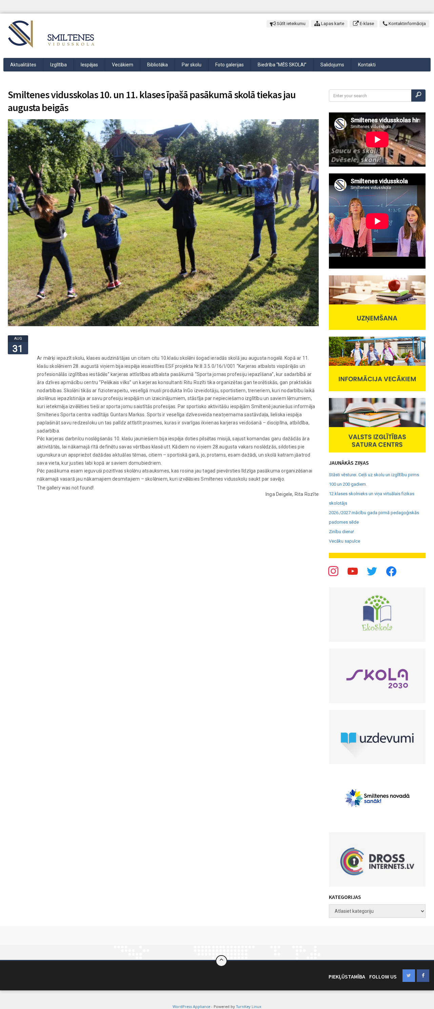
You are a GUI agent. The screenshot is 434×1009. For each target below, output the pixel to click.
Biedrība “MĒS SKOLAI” (282, 64)
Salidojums (332, 64)
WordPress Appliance (191, 1006)
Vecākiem (122, 64)
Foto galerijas (229, 64)
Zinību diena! (341, 531)
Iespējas (89, 64)
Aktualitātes (23, 64)
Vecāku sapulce (344, 541)
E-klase (366, 23)
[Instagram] (372, 570)
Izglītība (58, 64)
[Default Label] (391, 570)
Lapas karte (332, 23)
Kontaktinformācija (407, 23)
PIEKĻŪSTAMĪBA (347, 976)
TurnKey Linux (248, 1006)
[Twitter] (352, 570)
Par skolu (191, 64)
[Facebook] (333, 570)
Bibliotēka (157, 64)
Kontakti (367, 64)
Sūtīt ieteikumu (290, 23)
